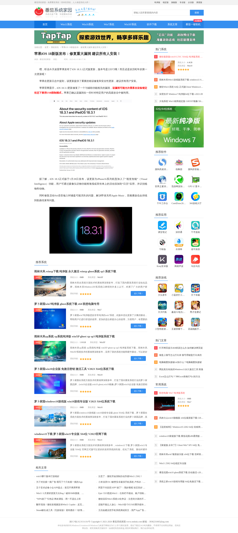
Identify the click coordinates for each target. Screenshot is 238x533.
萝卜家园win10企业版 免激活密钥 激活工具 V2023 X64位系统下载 (74, 368)
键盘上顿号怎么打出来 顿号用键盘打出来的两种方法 (178, 355)
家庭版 (199, 2)
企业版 (191, 2)
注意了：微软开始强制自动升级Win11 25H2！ (120, 476)
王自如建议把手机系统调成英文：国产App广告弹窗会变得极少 (128, 510)
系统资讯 (55, 47)
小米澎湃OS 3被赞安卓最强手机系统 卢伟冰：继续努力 (125, 482)
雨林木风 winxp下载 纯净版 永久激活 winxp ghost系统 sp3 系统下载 (75, 271)
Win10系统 (88, 24)
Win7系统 (109, 24)
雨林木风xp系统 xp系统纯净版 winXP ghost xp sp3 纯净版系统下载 (74, 336)
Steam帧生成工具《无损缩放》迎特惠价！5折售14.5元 (62, 510)
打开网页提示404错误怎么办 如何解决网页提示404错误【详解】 (179, 348)
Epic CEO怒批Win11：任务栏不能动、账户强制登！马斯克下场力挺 (131, 493)
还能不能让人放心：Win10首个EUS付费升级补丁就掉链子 (126, 504)
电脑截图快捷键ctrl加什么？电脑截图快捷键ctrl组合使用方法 (178, 362)
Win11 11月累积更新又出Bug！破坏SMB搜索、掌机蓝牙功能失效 (67, 493)
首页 (45, 24)
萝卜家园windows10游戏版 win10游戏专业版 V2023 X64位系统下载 (74, 401)
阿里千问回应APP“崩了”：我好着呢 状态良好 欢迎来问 (125, 487)
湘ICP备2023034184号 (79, 521)
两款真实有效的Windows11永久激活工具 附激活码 (179, 369)
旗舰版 (174, 2)
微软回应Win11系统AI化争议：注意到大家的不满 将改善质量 (128, 499)
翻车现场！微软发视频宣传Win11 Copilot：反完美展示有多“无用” (67, 504)
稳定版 (166, 2)
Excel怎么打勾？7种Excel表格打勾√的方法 (177, 376)
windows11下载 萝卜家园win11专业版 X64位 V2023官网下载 (70, 433)
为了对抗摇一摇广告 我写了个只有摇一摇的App (59, 482)
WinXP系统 (130, 24)
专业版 (182, 2)
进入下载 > (138, 293)
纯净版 (157, 2)
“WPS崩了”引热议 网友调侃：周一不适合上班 (58, 499)
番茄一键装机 (193, 24)
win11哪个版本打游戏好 (47, 476)
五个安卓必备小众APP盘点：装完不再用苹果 (58, 487)
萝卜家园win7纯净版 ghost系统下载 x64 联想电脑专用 (66, 303)
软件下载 (152, 24)
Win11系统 (66, 24)
